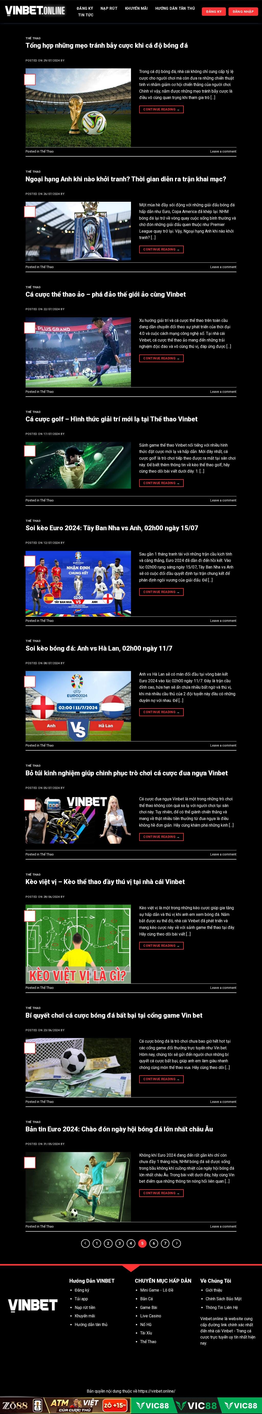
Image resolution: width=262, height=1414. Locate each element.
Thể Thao (33, 38)
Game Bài (148, 1307)
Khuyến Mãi (136, 9)
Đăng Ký (85, 9)
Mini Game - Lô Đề (156, 1290)
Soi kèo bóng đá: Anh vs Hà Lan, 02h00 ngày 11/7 (99, 648)
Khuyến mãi (85, 1316)
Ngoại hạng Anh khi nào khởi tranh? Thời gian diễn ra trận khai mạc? (126, 179)
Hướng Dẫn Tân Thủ (175, 9)
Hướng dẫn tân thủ (91, 1324)
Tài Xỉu (146, 1333)
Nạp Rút (109, 9)
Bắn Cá (146, 1298)
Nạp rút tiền (85, 1307)
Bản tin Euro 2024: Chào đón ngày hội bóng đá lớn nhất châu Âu (119, 1129)
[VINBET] (35, 11)
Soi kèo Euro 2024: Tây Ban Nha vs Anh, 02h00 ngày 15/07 (112, 528)
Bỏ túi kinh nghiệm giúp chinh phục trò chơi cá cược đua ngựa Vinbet (127, 773)
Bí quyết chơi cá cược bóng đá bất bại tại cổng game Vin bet (114, 1015)
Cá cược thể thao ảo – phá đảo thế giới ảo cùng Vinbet (106, 294)
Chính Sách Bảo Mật (224, 1298)
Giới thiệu (214, 1290)
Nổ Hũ (146, 1324)
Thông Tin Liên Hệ (222, 1307)
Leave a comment (223, 151)
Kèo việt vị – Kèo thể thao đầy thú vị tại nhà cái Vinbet (105, 882)
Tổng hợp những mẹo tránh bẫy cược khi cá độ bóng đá (107, 45)
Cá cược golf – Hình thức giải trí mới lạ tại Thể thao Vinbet (112, 419)
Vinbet (227, 1331)
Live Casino (150, 1316)
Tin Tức (85, 15)
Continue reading (161, 109)
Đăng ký (82, 1290)
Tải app (81, 1298)
